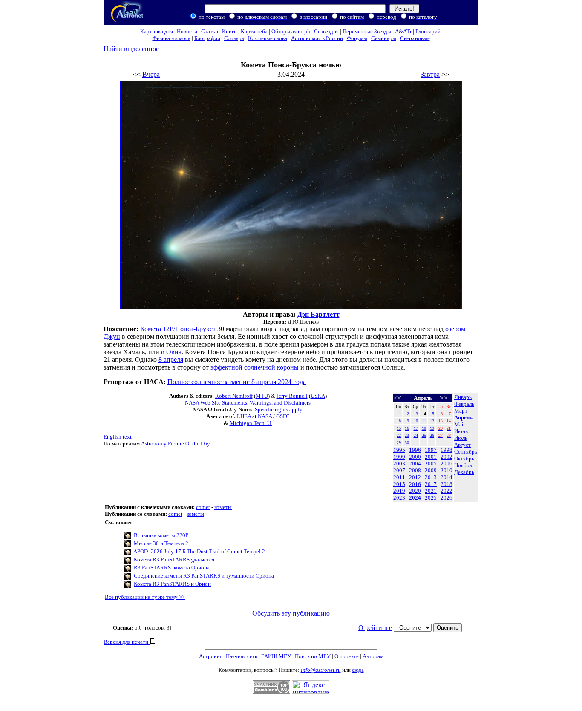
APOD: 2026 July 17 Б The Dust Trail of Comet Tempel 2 (199, 551)
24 (416, 435)
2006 (446, 463)
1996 (415, 450)
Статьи (209, 31)
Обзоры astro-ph (290, 31)
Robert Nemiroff (234, 396)
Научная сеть (241, 656)
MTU (262, 396)
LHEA (244, 416)
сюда (358, 670)
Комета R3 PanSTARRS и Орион (172, 584)
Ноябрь (463, 465)
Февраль (464, 404)
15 (399, 428)
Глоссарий (428, 31)
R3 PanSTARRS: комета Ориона (172, 567)
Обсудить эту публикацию (291, 613)
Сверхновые (415, 38)
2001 (431, 457)
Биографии (207, 38)
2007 (399, 470)
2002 (446, 457)
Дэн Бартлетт (318, 314)
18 (424, 428)
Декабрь (464, 472)
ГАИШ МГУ (276, 656)
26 (432, 435)
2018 (446, 484)
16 (407, 428)
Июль (460, 438)
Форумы (357, 38)
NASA (265, 416)
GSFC (283, 416)
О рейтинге (375, 627)
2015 (399, 484)
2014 (446, 477)
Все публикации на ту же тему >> (145, 597)
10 (416, 421)
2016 (415, 484)
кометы (223, 507)
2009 (431, 470)
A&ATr (403, 31)
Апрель (463, 417)
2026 (446, 497)
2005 (431, 463)
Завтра (430, 74)
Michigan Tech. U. (251, 423)
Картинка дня (156, 31)
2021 (431, 491)
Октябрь (464, 458)
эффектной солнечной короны (254, 367)
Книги (229, 31)
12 (432, 421)
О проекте (346, 656)
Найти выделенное (131, 48)
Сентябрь (465, 451)
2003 (399, 463)
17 (416, 428)
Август (462, 445)
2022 (446, 491)
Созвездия (326, 31)
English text (118, 437)
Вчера (151, 74)
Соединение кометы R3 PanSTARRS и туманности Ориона (204, 575)
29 (399, 442)
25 (424, 435)
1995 (399, 450)
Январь (463, 397)
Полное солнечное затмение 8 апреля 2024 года (236, 381)
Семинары (383, 38)
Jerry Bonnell (292, 396)
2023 (399, 497)
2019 (399, 491)
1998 (446, 450)
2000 (415, 457)
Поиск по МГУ (313, 656)
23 (407, 435)
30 (407, 442)
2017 (431, 484)
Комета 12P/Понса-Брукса (178, 328)
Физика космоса (171, 38)
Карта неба (254, 31)
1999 (399, 457)
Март (460, 411)
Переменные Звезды (367, 31)
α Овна (171, 352)
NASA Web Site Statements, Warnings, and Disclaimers (248, 402)
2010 (446, 470)
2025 (431, 497)
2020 (415, 491)
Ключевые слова (267, 38)
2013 (431, 477)
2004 (415, 463)
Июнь (461, 431)
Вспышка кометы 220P (161, 535)
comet (203, 507)
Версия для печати (127, 642)
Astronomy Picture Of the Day (175, 443)
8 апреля (170, 359)
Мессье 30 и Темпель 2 (161, 543)
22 (399, 435)
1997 (431, 450)
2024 (415, 497)
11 (424, 421)
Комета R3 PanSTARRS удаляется (174, 559)
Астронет (210, 656)
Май (459, 424)
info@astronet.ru (321, 670)
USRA (318, 396)
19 (432, 428)
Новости (187, 31)
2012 (415, 477)
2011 (399, 477)
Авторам (373, 656)
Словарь (234, 38)
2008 (415, 470)
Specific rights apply (278, 409)
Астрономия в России (317, 38)
